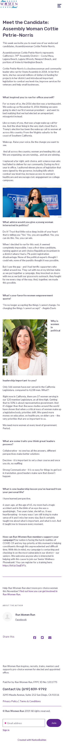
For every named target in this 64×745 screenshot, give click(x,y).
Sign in (6, 730)
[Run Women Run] (7, 616)
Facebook (21, 619)
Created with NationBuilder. (32, 739)
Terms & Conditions (30, 701)
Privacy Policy (10, 701)
